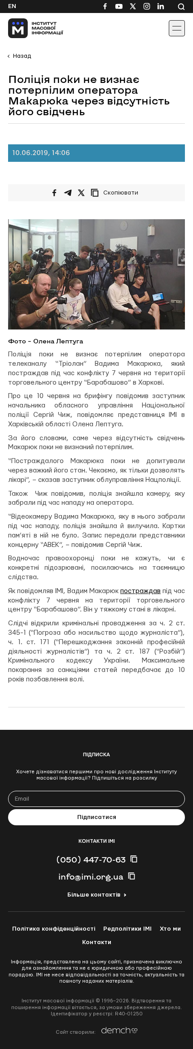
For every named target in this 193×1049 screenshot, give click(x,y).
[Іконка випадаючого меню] (177, 28)
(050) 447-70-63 (91, 859)
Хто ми (170, 929)
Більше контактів (93, 895)
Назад (22, 56)
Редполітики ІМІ (127, 929)
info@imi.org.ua (90, 876)
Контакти (96, 942)
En (12, 6)
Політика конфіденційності (53, 929)
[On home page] (27, 28)
